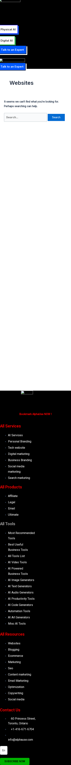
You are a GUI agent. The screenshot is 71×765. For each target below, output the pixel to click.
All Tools (7, 524)
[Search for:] (26, 117)
